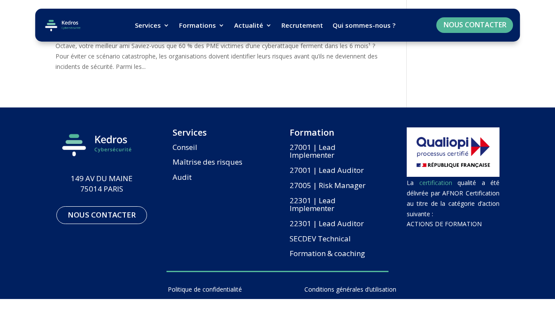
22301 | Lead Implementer (313, 205)
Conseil (185, 147)
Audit (182, 177)
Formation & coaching (327, 254)
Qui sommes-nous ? (364, 25)
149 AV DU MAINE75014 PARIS (102, 183)
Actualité (248, 25)
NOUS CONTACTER (475, 24)
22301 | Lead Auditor (327, 224)
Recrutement (302, 25)
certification (435, 183)
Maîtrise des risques (207, 162)
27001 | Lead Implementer (313, 151)
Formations (197, 25)
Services (148, 25)
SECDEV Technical (320, 239)
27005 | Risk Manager (328, 186)
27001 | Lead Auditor (327, 170)
